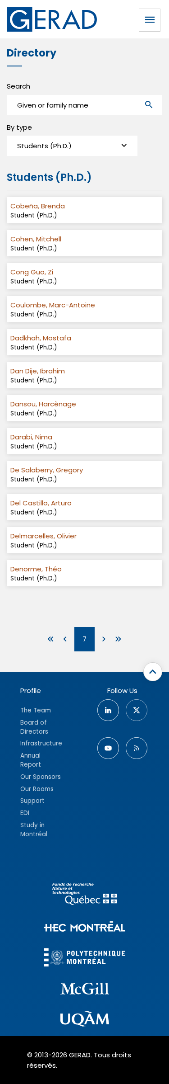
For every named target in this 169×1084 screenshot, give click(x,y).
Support (32, 801)
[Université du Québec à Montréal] (84, 1020)
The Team (35, 710)
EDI (24, 813)
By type (19, 127)
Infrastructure (41, 743)
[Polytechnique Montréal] (85, 958)
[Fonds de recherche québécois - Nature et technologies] (84, 895)
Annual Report (30, 760)
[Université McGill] (84, 990)
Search (18, 86)
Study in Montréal (33, 830)
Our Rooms (37, 789)
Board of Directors (34, 727)
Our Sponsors (40, 777)
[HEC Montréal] (85, 927)
